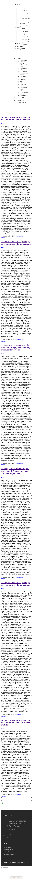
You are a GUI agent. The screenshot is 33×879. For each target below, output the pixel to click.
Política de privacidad (9, 852)
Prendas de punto (23, 65)
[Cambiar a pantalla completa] (3, 867)
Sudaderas (24, 68)
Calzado (23, 84)
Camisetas (24, 60)
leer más (3, 237)
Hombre (20, 81)
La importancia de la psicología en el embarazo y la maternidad (16, 118)
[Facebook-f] (5, 836)
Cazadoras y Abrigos (24, 73)
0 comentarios (19, 236)
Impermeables (25, 70)
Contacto (20, 103)
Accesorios (24, 82)
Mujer (19, 58)
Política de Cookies (8, 854)
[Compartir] (5, 867)
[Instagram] (12, 836)
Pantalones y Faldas (24, 77)
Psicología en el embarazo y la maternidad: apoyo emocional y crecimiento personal (15, 347)
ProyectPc (26, 862)
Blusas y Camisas (23, 62)
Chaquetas (24, 71)
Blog (2, 123)
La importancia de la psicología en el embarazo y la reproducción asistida (16, 722)
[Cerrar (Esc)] (7, 867)
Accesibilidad (7, 847)
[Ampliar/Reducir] (1, 867)
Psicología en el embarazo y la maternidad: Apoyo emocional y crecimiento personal (16, 471)
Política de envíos (8, 849)
